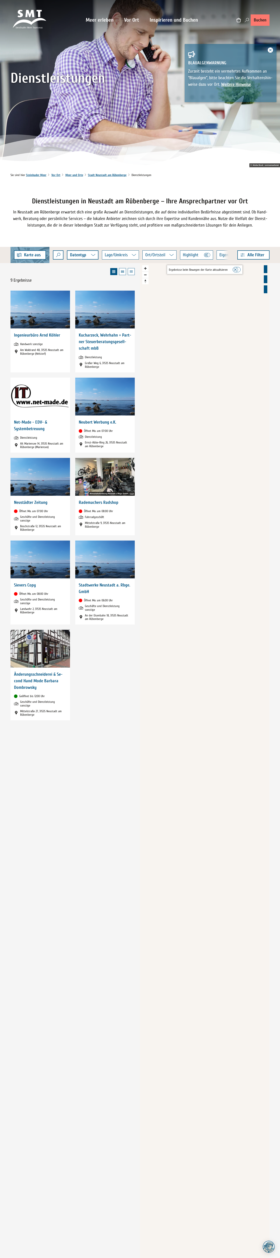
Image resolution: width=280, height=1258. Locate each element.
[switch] (207, 255)
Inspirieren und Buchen (174, 20)
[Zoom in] (145, 268)
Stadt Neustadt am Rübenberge (107, 175)
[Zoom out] (145, 275)
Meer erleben (100, 20)
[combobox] (58, 255)
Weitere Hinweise (236, 84)
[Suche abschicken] (58, 255)
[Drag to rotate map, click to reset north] (145, 281)
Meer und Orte (74, 175)
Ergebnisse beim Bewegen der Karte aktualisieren (198, 270)
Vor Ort (131, 20)
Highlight (190, 254)
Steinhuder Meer (36, 175)
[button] (253, 255)
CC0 (132, 494)
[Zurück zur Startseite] (29, 20)
